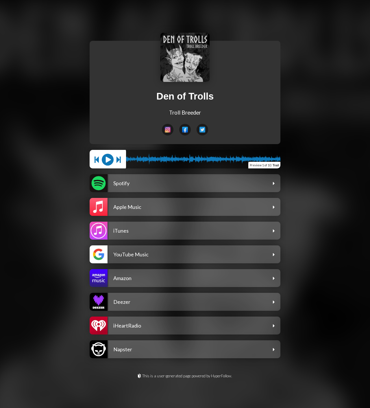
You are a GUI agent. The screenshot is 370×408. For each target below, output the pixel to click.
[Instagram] (167, 129)
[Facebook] (185, 129)
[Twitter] (202, 129)
